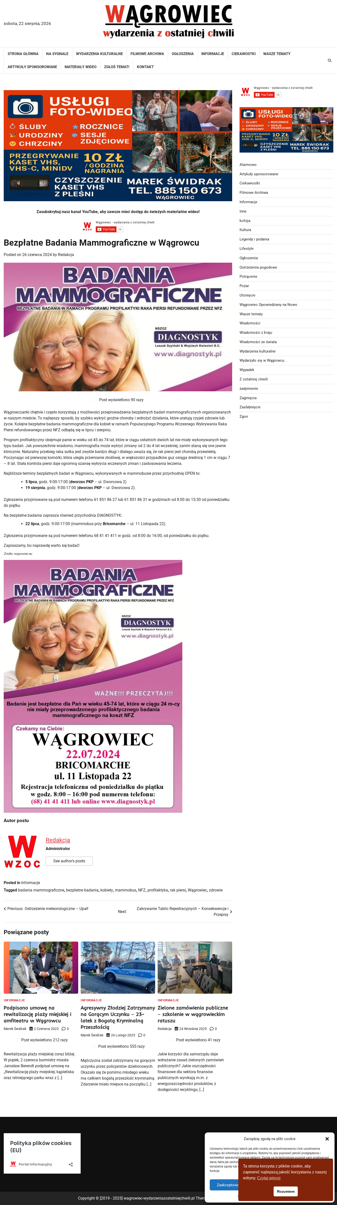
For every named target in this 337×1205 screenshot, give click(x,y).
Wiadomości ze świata (258, 341)
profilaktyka (158, 890)
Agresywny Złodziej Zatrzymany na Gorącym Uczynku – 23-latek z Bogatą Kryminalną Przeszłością (118, 1017)
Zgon (244, 416)
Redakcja (66, 254)
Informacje (212, 54)
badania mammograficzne (41, 890)
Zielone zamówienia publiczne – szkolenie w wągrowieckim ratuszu (193, 1014)
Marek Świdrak (15, 1029)
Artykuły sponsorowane (32, 67)
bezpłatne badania (82, 890)
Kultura (245, 230)
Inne (243, 211)
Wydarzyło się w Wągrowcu (262, 360)
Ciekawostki (244, 54)
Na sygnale (57, 54)
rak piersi (178, 890)
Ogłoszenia (183, 54)
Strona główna (23, 54)
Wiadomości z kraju (256, 332)
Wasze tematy (276, 54)
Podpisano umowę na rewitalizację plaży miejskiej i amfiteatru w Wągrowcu (37, 1014)
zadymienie (249, 388)
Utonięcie (247, 295)
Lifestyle (247, 248)
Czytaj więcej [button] (269, 1178)
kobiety (106, 890)
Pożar (244, 286)
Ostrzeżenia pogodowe (258, 267)
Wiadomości (250, 323)
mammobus (125, 890)
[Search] (329, 60)
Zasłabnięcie (250, 407)
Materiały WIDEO (80, 67)
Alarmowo (248, 164)
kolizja (245, 220)
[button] (327, 1138)
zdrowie (216, 890)
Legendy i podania (254, 239)
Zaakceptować (229, 1185)
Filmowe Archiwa (147, 54)
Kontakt (145, 67)
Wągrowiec (197, 890)
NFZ (142, 890)
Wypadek (247, 370)
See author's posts (69, 861)
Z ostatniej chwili (254, 379)
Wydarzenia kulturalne (99, 54)
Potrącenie (248, 276)
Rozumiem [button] (286, 1191)
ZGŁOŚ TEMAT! (116, 67)
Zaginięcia (248, 397)
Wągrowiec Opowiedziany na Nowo (268, 304)
